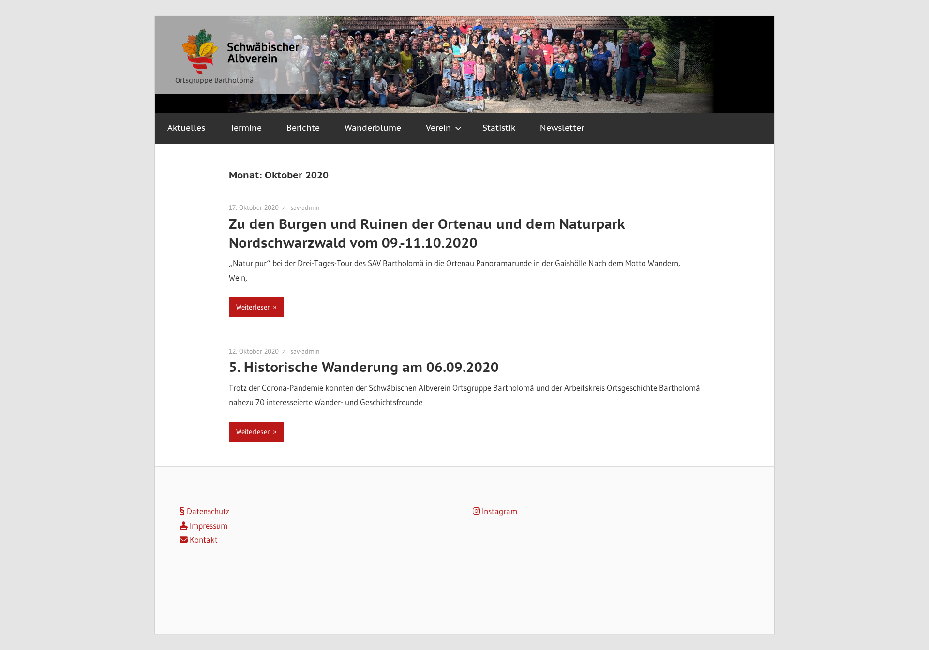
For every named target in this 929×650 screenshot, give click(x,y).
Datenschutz (207, 511)
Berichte (303, 127)
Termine (246, 127)
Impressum (207, 525)
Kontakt (203, 539)
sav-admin (305, 207)
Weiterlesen (253, 306)
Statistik (498, 127)
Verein (438, 127)
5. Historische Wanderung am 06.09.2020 (364, 367)
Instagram (498, 511)
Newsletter (562, 127)
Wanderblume (373, 127)
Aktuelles (186, 127)
